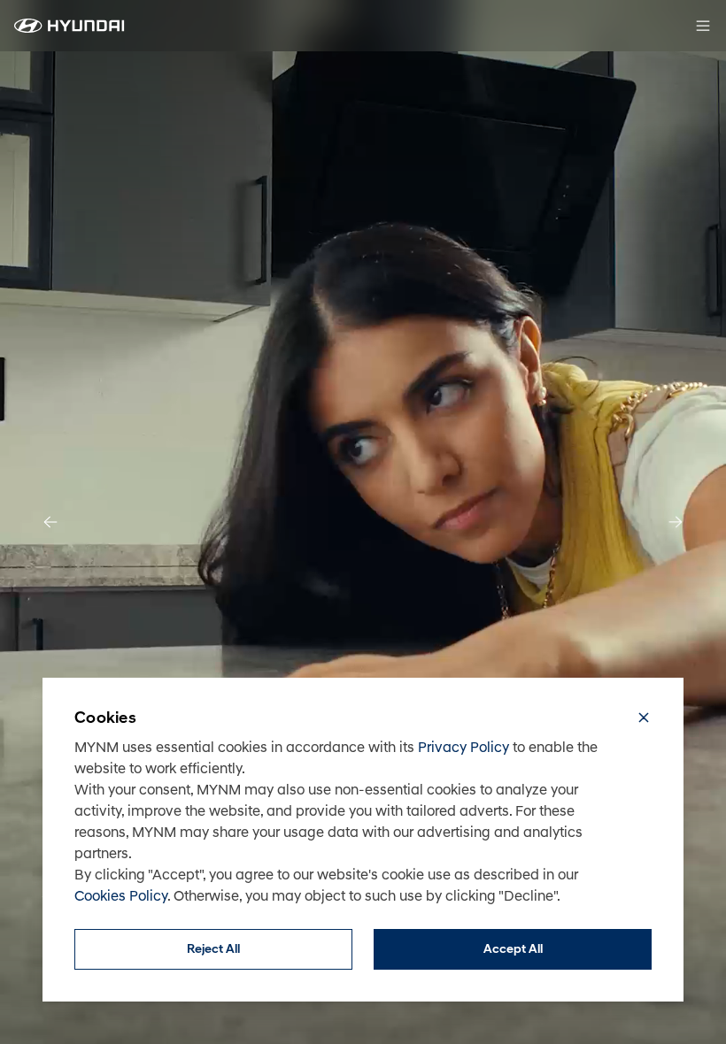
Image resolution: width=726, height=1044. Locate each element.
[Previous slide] (50, 522)
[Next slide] (676, 522)
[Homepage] (69, 26)
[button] (644, 720)
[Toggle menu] (703, 26)
